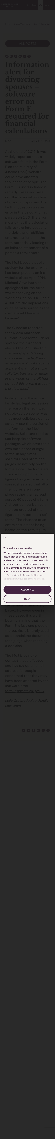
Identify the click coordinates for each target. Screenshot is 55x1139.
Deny (27, 599)
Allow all (27, 589)
